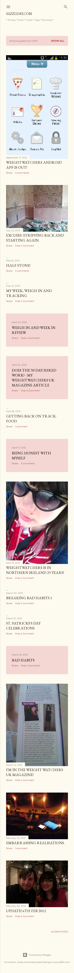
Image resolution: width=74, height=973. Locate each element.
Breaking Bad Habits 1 (29, 597)
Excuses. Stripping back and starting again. (35, 238)
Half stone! (18, 265)
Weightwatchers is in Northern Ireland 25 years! (35, 570)
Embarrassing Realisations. (35, 842)
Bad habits (23, 660)
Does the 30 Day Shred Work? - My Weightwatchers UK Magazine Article (34, 378)
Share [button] (9, 172)
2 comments (22, 172)
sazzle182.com (19, 13)
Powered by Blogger (40, 954)
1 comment (21, 426)
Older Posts (59, 931)
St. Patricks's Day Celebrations (23, 626)
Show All (58, 40)
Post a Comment (24, 245)
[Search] (65, 6)
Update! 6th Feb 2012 (26, 910)
